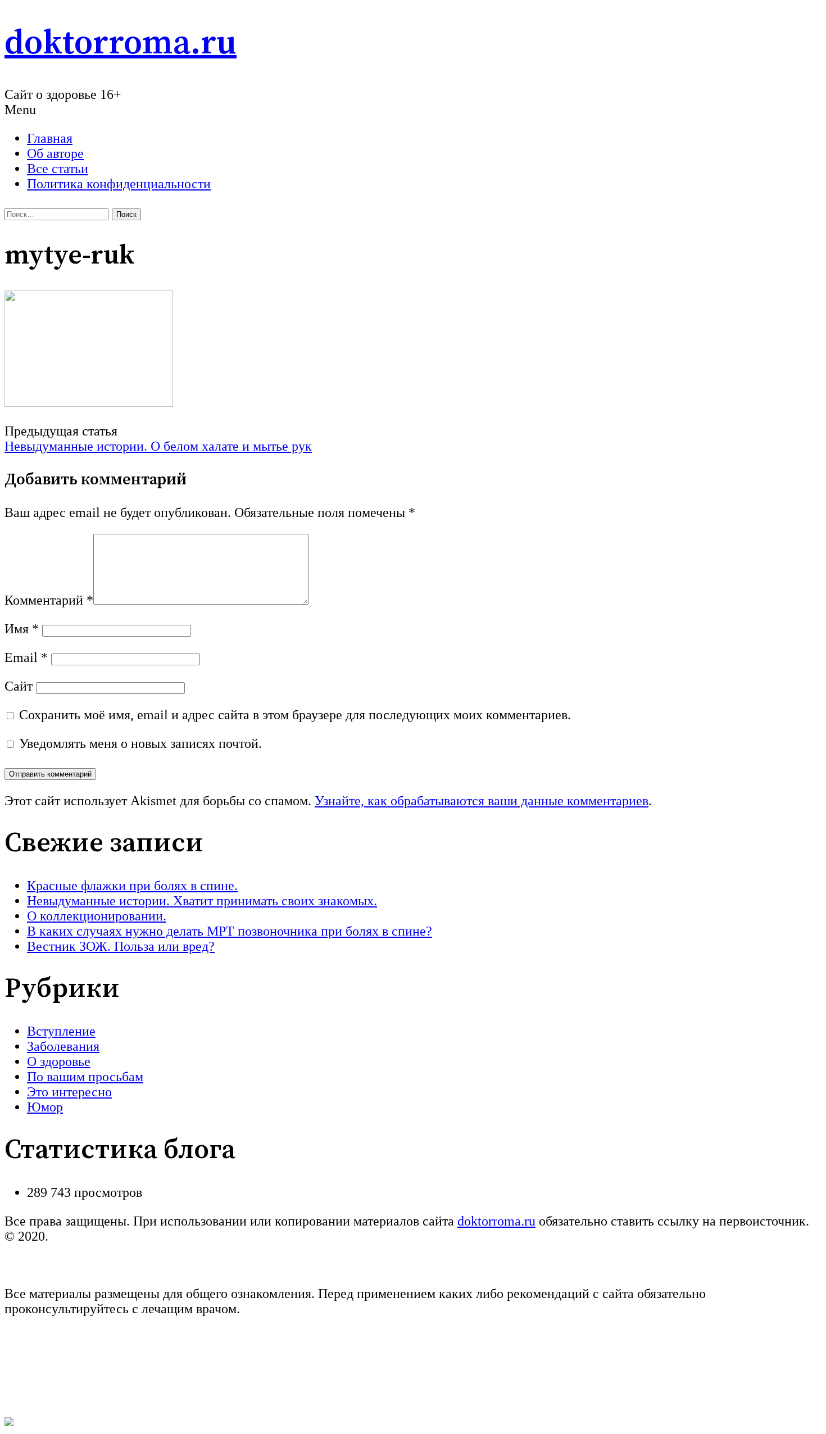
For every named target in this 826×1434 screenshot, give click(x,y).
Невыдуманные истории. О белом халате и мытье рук (158, 446)
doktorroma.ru (120, 43)
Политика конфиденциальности (119, 183)
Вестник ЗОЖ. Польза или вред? (121, 946)
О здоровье (58, 1061)
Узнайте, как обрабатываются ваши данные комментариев (481, 800)
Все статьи (57, 168)
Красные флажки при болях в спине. (132, 885)
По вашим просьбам (85, 1076)
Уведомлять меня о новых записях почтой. (140, 743)
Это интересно (69, 1091)
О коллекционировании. (96, 916)
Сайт (18, 686)
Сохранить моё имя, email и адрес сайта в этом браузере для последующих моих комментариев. (295, 714)
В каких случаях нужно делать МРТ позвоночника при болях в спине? (229, 931)
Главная (49, 138)
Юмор (45, 1107)
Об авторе (55, 153)
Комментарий (48, 600)
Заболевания (63, 1046)
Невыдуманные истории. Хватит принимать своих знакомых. (202, 900)
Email (26, 657)
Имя (21, 628)
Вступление (61, 1031)
